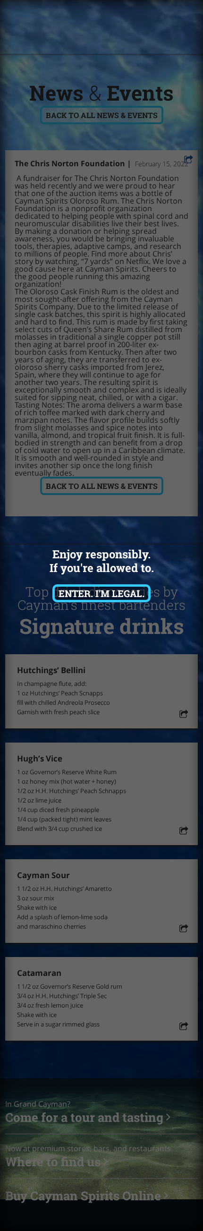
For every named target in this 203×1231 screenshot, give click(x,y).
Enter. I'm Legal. (101, 593)
